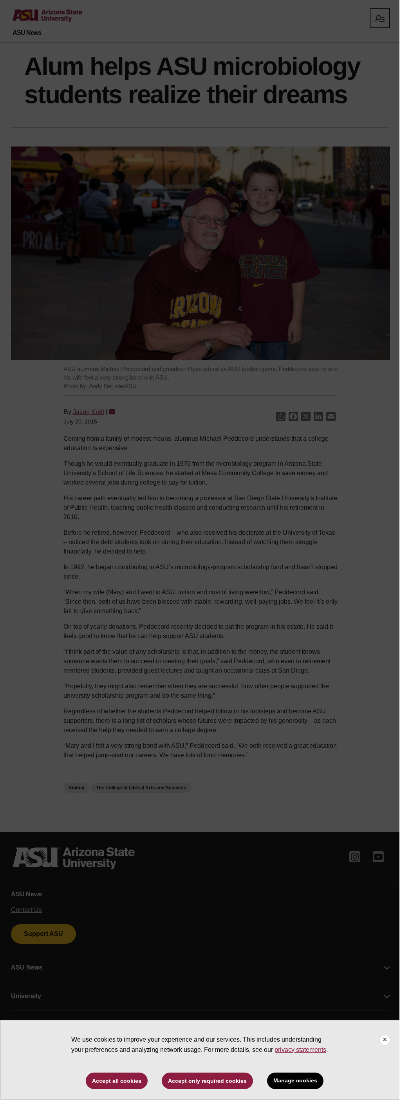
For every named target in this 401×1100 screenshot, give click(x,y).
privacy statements (300, 1049)
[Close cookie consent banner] (384, 1040)
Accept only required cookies (207, 1081)
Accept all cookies (116, 1081)
